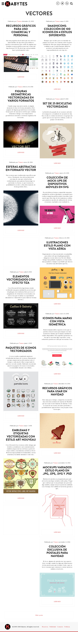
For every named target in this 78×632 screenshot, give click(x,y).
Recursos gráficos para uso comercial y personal (21, 30)
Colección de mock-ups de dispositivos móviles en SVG (57, 182)
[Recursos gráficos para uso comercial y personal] (20, 63)
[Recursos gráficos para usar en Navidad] (57, 430)
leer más (21, 77)
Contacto (60, 627)
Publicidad (52, 627)
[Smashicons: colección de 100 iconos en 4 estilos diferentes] (57, 69)
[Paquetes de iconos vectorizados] (20, 391)
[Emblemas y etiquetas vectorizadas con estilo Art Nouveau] (20, 475)
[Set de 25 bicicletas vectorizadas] (57, 140)
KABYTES (16, 4)
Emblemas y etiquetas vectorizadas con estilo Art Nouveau (21, 435)
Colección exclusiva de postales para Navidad (57, 551)
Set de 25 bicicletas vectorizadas (57, 105)
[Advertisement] (20, 253)
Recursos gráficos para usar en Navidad (57, 391)
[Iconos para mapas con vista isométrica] (57, 356)
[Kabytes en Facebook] (57, 3)
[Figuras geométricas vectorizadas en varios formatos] (20, 134)
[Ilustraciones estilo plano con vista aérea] (57, 283)
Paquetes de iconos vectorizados (21, 349)
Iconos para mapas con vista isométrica (57, 321)
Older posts (39, 615)
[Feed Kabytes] (67, 3)
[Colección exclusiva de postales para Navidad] (57, 585)
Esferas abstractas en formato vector (21, 168)
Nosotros (45, 627)
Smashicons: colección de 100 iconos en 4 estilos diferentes (57, 30)
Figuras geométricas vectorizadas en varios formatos (21, 96)
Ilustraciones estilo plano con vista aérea (57, 245)
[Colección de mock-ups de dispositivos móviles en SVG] (57, 214)
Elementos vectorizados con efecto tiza (21, 279)
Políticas (67, 627)
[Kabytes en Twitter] (62, 3)
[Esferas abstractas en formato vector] (20, 208)
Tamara (19, 21)
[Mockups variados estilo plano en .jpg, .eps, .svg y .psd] (57, 509)
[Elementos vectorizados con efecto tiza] (20, 316)
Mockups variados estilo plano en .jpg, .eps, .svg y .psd (57, 470)
